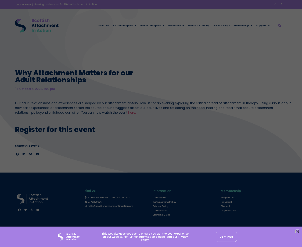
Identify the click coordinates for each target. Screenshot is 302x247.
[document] (151, 123)
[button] (297, 231)
